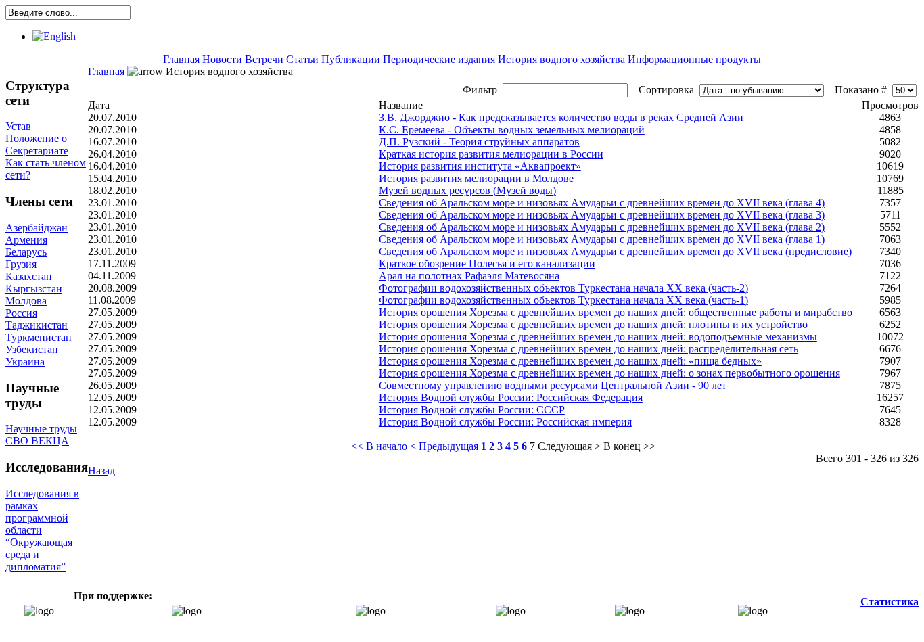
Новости (222, 59)
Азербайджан (36, 227)
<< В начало (379, 446)
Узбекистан (31, 349)
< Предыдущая (444, 446)
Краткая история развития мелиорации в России (491, 154)
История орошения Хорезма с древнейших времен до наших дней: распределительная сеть (588, 348)
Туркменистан (38, 337)
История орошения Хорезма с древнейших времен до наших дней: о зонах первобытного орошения (609, 373)
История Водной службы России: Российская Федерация (511, 397)
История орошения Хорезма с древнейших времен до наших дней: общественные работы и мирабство (615, 312)
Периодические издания (439, 59)
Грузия (21, 264)
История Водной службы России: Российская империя (505, 422)
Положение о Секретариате (36, 144)
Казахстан (28, 276)
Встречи (264, 59)
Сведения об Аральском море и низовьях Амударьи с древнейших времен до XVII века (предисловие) (615, 251)
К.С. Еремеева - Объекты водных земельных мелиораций (512, 129)
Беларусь (26, 252)
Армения (26, 240)
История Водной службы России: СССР (472, 409)
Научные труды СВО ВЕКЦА (41, 434)
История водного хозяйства (561, 59)
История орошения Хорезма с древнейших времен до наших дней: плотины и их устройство (593, 324)
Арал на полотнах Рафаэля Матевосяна (469, 275)
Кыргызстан (33, 288)
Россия (21, 313)
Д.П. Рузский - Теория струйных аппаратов (479, 141)
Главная (181, 59)
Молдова (26, 300)
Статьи (302, 59)
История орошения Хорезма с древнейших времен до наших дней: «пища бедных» (570, 361)
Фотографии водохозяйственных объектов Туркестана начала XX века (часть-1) (563, 300)
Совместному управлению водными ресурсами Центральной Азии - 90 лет (552, 385)
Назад (101, 470)
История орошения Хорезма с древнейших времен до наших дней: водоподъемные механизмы (598, 336)
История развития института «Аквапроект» (480, 166)
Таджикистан (36, 325)
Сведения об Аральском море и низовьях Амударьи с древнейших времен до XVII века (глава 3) (602, 215)
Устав (18, 126)
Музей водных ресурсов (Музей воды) (467, 190)
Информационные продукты (694, 59)
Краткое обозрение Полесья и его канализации (487, 263)
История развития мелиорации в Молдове (476, 178)
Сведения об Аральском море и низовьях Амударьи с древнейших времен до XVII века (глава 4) (602, 202)
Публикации (350, 59)
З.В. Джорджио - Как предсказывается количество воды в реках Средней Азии (561, 117)
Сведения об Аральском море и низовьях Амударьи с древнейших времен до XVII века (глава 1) (602, 239)
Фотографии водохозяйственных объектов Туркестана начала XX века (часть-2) (563, 288)
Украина (25, 361)
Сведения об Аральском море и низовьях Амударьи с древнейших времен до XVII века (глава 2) (602, 227)
